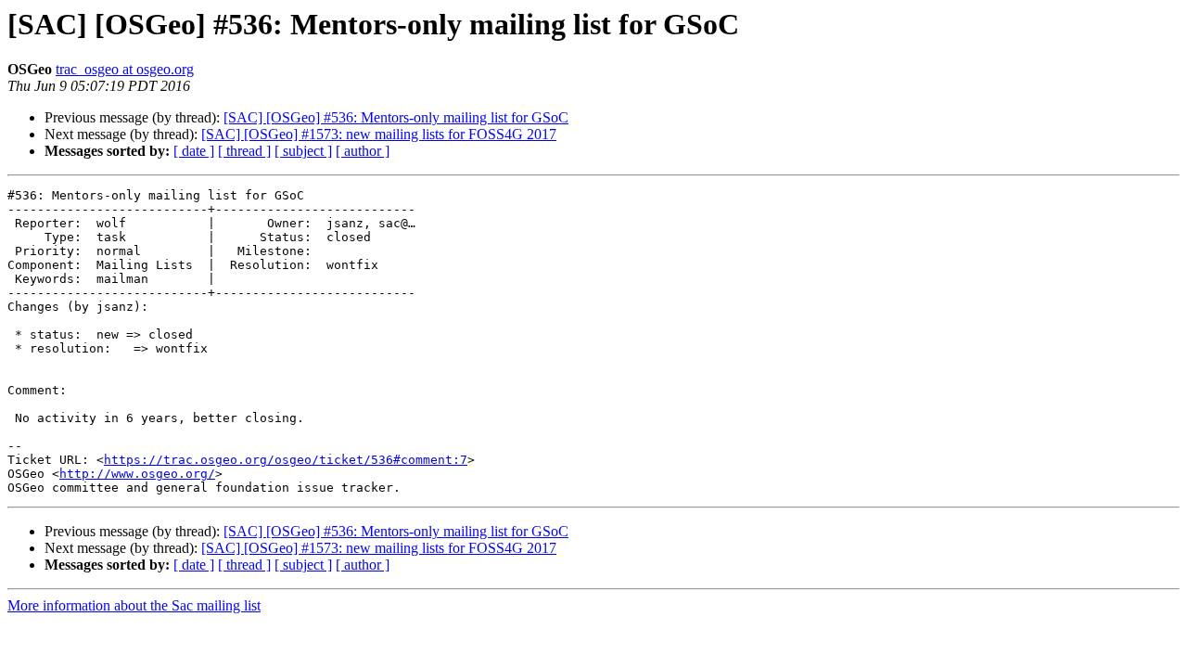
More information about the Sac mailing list (134, 605)
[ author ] (362, 151)
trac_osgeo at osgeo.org (125, 69)
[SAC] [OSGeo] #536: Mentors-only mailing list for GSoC (395, 117)
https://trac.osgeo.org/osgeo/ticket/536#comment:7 (285, 460)
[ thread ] (244, 151)
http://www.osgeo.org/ (137, 474)
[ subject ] (303, 151)
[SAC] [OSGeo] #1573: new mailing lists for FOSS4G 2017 (378, 134)
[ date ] (193, 151)
